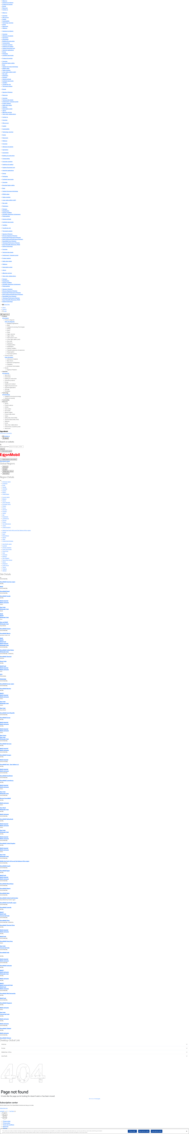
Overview (4, 15)
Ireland (4, 513)
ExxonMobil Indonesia (6, 965)
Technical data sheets (7, 100)
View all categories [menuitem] (9, 321)
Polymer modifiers (7, 212)
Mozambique (5, 535)
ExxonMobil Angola (5, 866)
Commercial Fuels (4, 916)
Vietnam (4, 570)
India (3, 553)
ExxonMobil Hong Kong (6, 941)
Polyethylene (5, 211)
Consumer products (7, 45)
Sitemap (5, 1128)
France (4, 508)
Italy (3, 515)
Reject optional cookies (144, 1131)
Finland (4, 506)
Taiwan (4, 567)
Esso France (3, 735)
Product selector (6, 103)
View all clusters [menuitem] (9, 357)
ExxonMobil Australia (5, 907)
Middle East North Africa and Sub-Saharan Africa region (14, 861)
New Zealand (5, 558)
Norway (4, 520)
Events (4, 24)
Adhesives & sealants (7, 36)
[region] (94, 1131)
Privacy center (6, 1121)
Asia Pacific (6, 473)
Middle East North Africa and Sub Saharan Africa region (16, 530)
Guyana (4, 490)
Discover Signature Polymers (9, 236)
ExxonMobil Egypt (5, 870)
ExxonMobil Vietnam (5, 1038)
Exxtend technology (7, 246)
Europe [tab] (3, 1048)
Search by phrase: (4, 446)
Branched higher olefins (8, 63)
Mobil (1, 586)
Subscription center (7, 109)
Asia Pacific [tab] (4, 1056)
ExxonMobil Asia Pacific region (8, 902)
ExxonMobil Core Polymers (9, 241)
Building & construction (8, 41)
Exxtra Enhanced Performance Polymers (12, 239)
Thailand (4, 569)
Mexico (4, 492)
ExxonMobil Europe (5, 717)
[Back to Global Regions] (0, 480)
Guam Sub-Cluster (7, 549)
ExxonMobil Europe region (7, 684)
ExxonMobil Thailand (5, 1028)
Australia (4, 546)
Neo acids (4, 74)
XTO (1, 674)
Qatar (3, 539)
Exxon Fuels (3, 661)
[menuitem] (6, 304)
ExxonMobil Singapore (6, 1003)
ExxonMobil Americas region (7, 582)
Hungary (4, 511)
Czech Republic (6, 502)
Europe (5, 469)
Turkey (4, 525)
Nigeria (4, 537)
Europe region (6, 497)
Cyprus (4, 500)
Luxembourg (5, 518)
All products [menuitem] (5, 318)
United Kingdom (6, 527)
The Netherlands (6, 524)
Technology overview (7, 23)
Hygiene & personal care (8, 48)
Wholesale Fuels (4, 609)
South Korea (5, 565)
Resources (5, 1126)
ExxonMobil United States (7, 650)
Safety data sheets (7, 105)
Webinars (4, 28)
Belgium (4, 499)
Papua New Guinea (7, 560)
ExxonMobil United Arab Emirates (9, 898)
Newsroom (5, 26)
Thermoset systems (7, 86)
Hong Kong (5, 551)
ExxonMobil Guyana (5, 628)
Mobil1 (2, 615)
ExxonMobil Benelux (5, 688)
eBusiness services (7, 112)
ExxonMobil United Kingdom (7, 843)
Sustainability (5, 21)
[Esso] (4, 1117)
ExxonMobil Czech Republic (7, 713)
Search (2, 449)
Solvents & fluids (6, 79)
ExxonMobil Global (5, 461)
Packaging (5, 53)
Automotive (5, 39)
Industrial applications (8, 50)
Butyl (3, 65)
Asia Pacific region (7, 544)
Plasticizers (5, 75)
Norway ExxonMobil (5, 798)
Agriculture (5, 37)
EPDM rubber (5, 68)
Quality (4, 19)
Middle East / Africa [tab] (6, 1052)
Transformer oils (6, 84)
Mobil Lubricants (4, 602)
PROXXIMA (3, 679)
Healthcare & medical (7, 46)
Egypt (3, 534)
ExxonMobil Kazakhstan (6, 776)
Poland (4, 522)
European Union (6, 504)
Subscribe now (4, 1108)
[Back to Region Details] (0, 577)
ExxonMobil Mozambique (6, 884)
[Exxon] (4, 1113)
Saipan (4, 562)
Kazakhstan (5, 517)
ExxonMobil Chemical (5, 656)
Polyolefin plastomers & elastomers (11, 214)
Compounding (6, 43)
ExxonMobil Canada (5, 596)
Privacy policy (6, 1123)
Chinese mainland (6, 547)
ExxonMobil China (5, 920)
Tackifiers (4, 82)
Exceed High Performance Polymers (11, 237)
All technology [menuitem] (6, 394)
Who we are (5, 17)
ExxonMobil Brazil (5, 591)
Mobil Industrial (4, 601)
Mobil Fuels (3, 642)
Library (4, 110)
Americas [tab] (3, 1044)
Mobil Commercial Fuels (6, 985)
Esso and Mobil (4, 622)
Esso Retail (3, 808)
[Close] (186, 1131)
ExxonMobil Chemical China (7, 925)
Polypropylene (6, 216)
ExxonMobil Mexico (5, 633)
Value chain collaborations (9, 114)
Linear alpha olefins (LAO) (9, 72)
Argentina (4, 483)
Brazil (3, 485)
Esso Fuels (2, 607)
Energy (4, 52)
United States (5, 494)
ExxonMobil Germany (5, 744)
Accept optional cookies (157, 1131)
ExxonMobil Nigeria (5, 888)
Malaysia (4, 556)
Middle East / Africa (8, 471)
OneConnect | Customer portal (10, 101)
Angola (4, 532)
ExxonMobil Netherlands (6, 819)
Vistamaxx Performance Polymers (11, 243)
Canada (4, 487)
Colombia (4, 489)
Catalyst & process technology (10, 66)
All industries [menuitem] (5, 373)
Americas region (6, 482)
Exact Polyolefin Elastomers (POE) (11, 244)
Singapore (5, 563)
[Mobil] (4, 1115)
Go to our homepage (94, 1098)
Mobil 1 (2, 693)
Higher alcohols (6, 70)
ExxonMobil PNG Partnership (7, 993)
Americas (5, 466)
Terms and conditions (8, 1125)
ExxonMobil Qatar (5, 893)
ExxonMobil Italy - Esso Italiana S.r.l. (9, 764)
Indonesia (4, 554)
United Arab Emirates (7, 541)
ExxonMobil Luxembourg (6, 780)
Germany (4, 509)
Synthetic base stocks (8, 55)
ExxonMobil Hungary (5, 755)
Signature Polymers (7, 92)
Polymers (4, 77)
